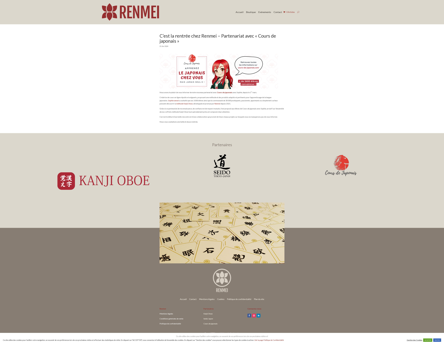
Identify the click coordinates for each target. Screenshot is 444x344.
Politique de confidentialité (239, 299)
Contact (278, 12)
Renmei (217, 103)
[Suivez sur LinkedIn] (258, 315)
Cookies (220, 299)
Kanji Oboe (208, 314)
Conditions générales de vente (171, 319)
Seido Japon (208, 319)
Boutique (251, 12)
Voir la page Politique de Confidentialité (269, 340)
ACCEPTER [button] (428, 340)
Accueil (240, 12)
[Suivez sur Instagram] (254, 315)
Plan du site (259, 299)
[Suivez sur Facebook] (249, 315)
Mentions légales (207, 299)
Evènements (264, 12)
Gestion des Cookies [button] (414, 340)
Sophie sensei (173, 100)
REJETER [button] (437, 340)
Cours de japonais (224, 92)
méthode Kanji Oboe (184, 103)
